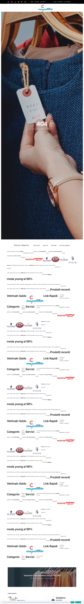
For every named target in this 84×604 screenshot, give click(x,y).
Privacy (38, 307)
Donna (23, 307)
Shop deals (53, 245)
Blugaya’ (24, 308)
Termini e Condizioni (64, 298)
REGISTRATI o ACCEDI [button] (28, 253)
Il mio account (40, 305)
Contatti (61, 296)
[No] (82, 602)
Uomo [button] (47, 253)
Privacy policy (78, 602)
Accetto (72, 602)
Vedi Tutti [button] (9, 268)
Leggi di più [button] (63, 285)
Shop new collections (64, 245)
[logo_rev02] (45, 4)
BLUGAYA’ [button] (23, 257)
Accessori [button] (48, 290)
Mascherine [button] (45, 274)
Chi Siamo (62, 295)
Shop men (45, 245)
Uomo (23, 305)
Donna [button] (63, 253)
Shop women (36, 245)
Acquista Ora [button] (57, 266)
